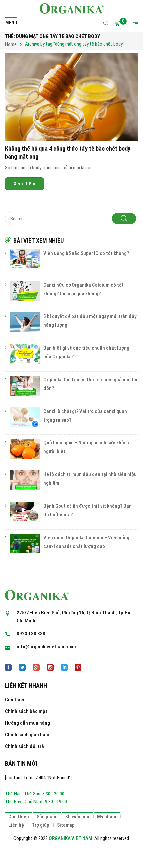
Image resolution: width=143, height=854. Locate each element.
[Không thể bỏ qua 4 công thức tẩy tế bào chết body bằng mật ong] (71, 97)
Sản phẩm (47, 817)
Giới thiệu (15, 700)
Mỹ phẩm (106, 817)
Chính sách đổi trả (24, 746)
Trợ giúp (40, 825)
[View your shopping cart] (118, 24)
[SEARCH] (124, 218)
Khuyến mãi (77, 817)
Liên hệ (16, 825)
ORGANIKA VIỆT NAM (70, 838)
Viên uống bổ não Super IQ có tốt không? (86, 253)
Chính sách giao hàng (28, 735)
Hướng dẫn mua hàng (27, 723)
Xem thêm (24, 183)
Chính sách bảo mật (26, 711)
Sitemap (66, 825)
